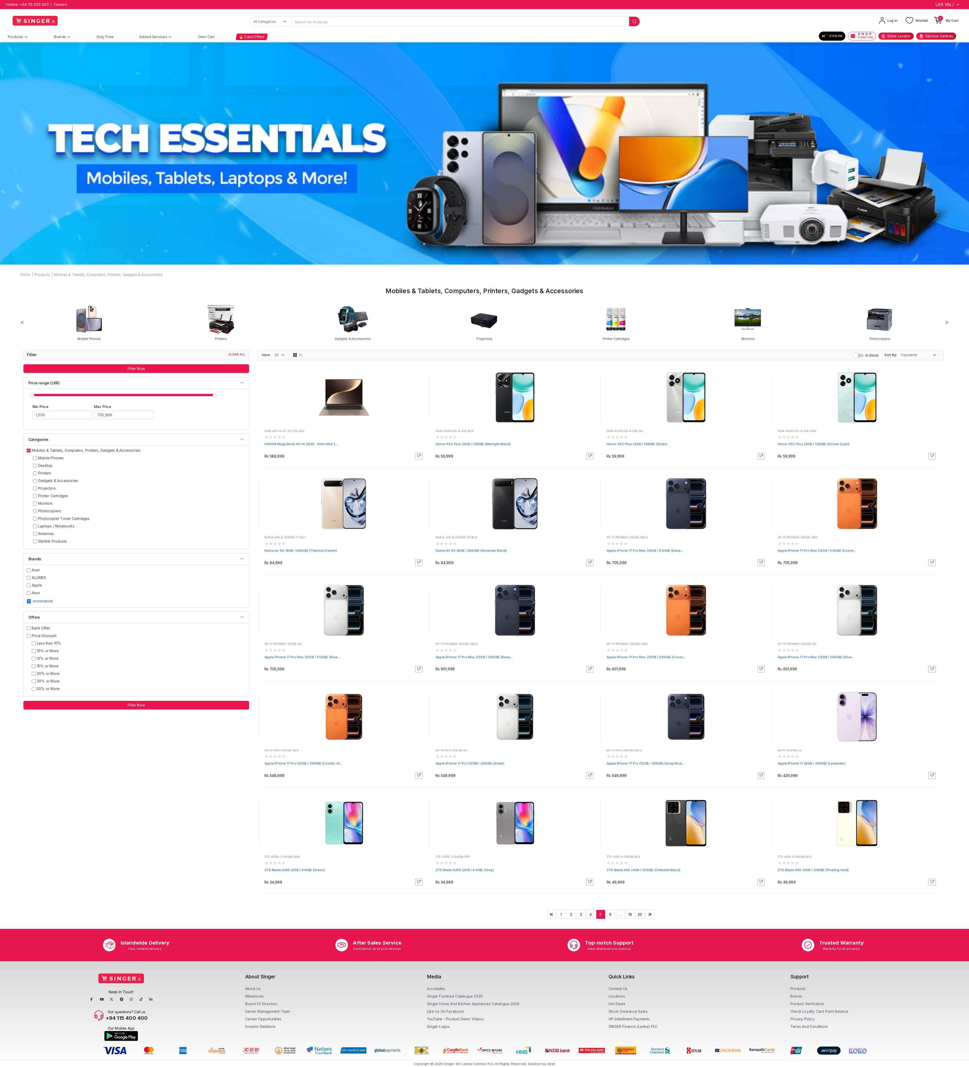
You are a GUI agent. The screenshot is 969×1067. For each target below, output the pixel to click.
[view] (422, 391)
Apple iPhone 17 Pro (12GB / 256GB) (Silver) (470, 763)
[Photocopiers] (880, 322)
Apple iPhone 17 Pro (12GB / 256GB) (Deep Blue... (645, 763)
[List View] (301, 355)
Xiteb (551, 1064)
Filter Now (136, 368)
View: (266, 355)
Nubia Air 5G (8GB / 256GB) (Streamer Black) (471, 550)
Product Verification (807, 1004)
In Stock (872, 355)
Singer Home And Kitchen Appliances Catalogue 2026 (473, 1004)
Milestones (254, 996)
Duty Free (105, 37)
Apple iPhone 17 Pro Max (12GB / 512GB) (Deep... (645, 550)
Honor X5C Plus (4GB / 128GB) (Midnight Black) (473, 444)
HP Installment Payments (629, 1019)
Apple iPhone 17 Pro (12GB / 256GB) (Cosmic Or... (303, 763)
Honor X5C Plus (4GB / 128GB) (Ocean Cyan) (813, 444)
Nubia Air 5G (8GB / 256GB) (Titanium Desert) (300, 550)
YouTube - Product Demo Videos (455, 1019)
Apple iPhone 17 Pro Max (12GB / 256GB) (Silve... (816, 657)
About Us (253, 988)
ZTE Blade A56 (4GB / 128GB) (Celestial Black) (643, 870)
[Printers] (220, 322)
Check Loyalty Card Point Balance (819, 1011)
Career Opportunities (263, 1019)
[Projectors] (484, 322)
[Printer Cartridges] (616, 322)
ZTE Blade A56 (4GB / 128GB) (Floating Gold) (813, 870)
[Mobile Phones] (89, 322)
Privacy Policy (802, 1019)
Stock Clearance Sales (628, 1011)
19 (630, 914)
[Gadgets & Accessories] (352, 322)
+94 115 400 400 (34, 4)
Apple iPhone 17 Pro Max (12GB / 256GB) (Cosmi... (646, 657)
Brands (60, 37)
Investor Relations (260, 1026)
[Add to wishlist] (422, 377)
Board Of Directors (261, 1004)
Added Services (153, 37)
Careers (60, 4)
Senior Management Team (267, 1011)
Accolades (436, 988)
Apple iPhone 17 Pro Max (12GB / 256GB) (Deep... (474, 657)
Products (15, 37)
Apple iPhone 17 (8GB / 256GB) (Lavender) (811, 763)
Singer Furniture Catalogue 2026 (455, 996)
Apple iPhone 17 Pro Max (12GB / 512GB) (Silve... (302, 657)
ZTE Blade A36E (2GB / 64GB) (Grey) (465, 870)
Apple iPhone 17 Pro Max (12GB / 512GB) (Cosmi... (817, 550)
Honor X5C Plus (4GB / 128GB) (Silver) (637, 444)
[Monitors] (748, 322)
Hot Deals (617, 1004)
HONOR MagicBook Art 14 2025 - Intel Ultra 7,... (301, 444)
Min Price (40, 406)
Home (25, 274)
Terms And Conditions (809, 1026)
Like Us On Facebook (445, 1011)
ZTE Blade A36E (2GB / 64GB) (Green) (294, 870)
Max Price (102, 406)
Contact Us (618, 988)
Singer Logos (438, 1026)
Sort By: (890, 355)
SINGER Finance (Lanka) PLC (633, 1026)
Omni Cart (206, 37)
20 (640, 914)
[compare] (422, 384)
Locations (617, 996)
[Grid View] (295, 355)
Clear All (237, 354)
